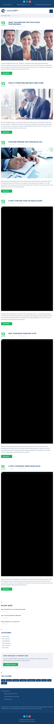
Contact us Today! (10, 664)
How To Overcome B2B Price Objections (25, 83)
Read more (6, 73)
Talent (44, 680)
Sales (38, 680)
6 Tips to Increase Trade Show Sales (24, 466)
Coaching (16, 680)
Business (9, 680)
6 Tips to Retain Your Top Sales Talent (25, 200)
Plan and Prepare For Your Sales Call (25, 142)
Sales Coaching (21, 144)
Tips (49, 680)
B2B (3, 680)
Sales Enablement (22, 27)
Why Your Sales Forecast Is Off (22, 333)
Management (31, 680)
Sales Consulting (21, 468)
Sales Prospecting (22, 85)
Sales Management (22, 336)
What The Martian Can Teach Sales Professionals (24, 23)
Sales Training (21, 203)
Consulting (23, 680)
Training (4, 683)
